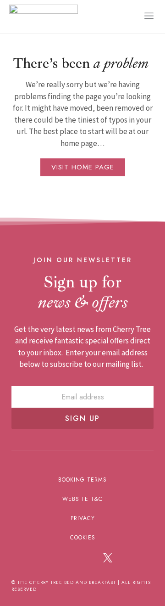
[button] (149, 16)
